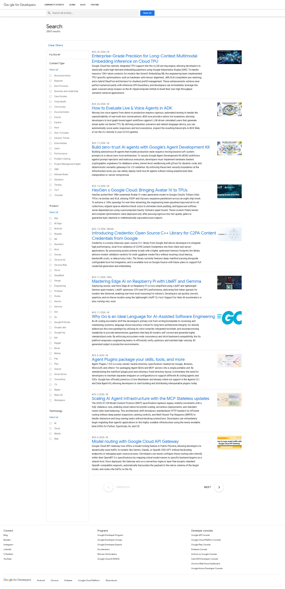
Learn (72, 4)
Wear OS (58, 395)
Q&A (56, 169)
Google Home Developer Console (207, 568)
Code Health (60, 101)
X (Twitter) (8, 554)
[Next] (219, 487)
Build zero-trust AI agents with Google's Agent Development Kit (151, 147)
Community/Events (54, 4)
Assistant (59, 244)
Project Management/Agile (67, 164)
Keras (57, 348)
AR (55, 239)
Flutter (57, 296)
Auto (56, 249)
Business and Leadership (66, 91)
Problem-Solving (62, 159)
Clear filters (55, 45)
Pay (56, 358)
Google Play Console (200, 544)
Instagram (8, 544)
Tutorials (58, 195)
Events (57, 117)
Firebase (58, 291)
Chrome (54, 580)
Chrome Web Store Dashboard (205, 563)
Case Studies (60, 96)
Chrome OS (59, 260)
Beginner (58, 81)
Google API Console (200, 535)
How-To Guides (61, 133)
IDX (56, 338)
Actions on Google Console (204, 554)
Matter (57, 353)
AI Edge (58, 223)
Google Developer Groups (109, 539)
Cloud (57, 270)
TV (55, 384)
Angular (58, 234)
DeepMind (59, 275)
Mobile (57, 433)
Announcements (62, 75)
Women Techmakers (107, 554)
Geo (56, 312)
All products (111, 580)
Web (56, 439)
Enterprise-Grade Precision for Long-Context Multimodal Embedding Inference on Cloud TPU (144, 58)
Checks (57, 254)
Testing (57, 185)
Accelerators (103, 549)
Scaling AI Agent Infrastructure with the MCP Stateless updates (150, 398)
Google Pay (59, 332)
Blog (82, 4)
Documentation (61, 112)
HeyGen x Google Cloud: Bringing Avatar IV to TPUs (139, 190)
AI (55, 423)
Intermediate (60, 143)
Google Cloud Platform (89, 580)
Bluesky (7, 539)
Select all (53, 69)
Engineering (60, 286)
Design (57, 280)
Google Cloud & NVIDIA (108, 559)
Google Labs (60, 327)
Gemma (58, 306)
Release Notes (61, 174)
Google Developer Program (110, 535)
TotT (56, 190)
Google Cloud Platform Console (206, 539)
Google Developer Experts (109, 544)
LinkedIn (7, 549)
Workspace (59, 400)
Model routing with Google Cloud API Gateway (135, 441)
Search (147, 13)
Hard (56, 127)
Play (56, 364)
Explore (57, 122)
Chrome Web (60, 265)
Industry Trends (61, 138)
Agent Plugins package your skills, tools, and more (138, 359)
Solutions (58, 179)
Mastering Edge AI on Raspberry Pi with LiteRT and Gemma (146, 281)
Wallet (57, 390)
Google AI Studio (62, 322)
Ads (56, 218)
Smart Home (60, 374)
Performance (60, 153)
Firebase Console (199, 549)
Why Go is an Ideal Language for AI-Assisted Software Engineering (153, 316)
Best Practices (61, 86)
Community (60, 107)
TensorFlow (59, 379)
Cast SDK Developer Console (204, 559)
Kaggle (57, 343)
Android (58, 228)
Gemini (57, 301)
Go (55, 317)
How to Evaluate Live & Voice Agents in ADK (132, 108)
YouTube (95, 4)
